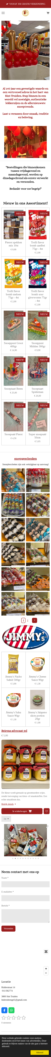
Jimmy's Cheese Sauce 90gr (37, 678)
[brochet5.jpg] (13, 579)
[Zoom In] (46, 969)
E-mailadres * (7, 892)
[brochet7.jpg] (38, 529)
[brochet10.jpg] (13, 480)
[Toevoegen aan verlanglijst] (47, 811)
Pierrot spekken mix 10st (13, 244)
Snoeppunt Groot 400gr (13, 345)
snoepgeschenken (25, 458)
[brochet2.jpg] (13, 603)
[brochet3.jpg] (38, 579)
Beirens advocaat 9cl (14, 730)
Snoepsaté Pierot (14, 434)
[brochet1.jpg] (38, 603)
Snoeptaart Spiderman (37, 390)
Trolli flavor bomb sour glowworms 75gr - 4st (37, 296)
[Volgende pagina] (34, 620)
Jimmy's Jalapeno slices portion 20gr (37, 715)
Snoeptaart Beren (13, 388)
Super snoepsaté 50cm (37, 436)
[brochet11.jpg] (13, 505)
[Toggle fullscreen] (46, 951)
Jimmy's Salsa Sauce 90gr (13, 714)
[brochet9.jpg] (38, 505)
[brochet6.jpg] (13, 554)
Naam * (4, 878)
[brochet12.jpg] (38, 480)
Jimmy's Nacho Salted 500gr (13, 678)
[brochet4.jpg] (38, 554)
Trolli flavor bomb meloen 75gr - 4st (13, 294)
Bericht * (5, 905)
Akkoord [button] (39, 1052)
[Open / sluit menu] (3, 13)
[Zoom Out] (46, 973)
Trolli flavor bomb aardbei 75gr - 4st (37, 245)
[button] (47, 826)
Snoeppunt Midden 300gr (37, 345)
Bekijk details (7, 804)
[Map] (25, 962)
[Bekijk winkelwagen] (48, 13)
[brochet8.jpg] (13, 529)
